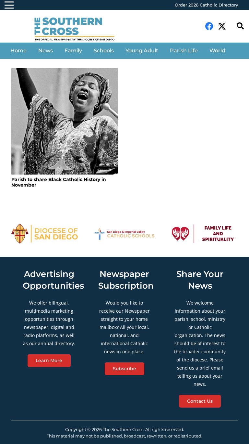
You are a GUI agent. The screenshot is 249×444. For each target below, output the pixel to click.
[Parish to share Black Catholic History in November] (64, 121)
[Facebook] (209, 26)
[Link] (79, 29)
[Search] (240, 26)
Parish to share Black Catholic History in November (58, 182)
